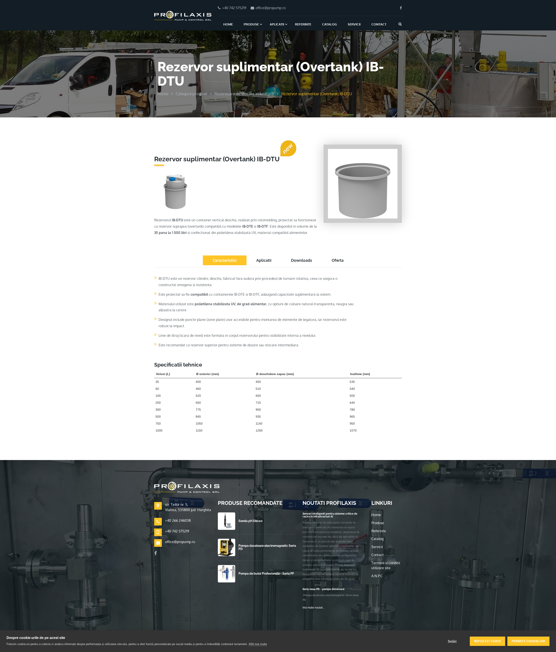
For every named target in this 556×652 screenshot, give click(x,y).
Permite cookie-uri (528, 641)
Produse (251, 24)
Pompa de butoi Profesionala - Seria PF (266, 573)
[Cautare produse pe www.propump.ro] (400, 24)
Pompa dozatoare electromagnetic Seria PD (267, 547)
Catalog (329, 24)
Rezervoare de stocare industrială (244, 93)
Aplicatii (277, 24)
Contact (378, 24)
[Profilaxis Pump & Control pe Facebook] (401, 7)
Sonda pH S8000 (250, 521)
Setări (452, 641)
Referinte (303, 24)
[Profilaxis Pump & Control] (182, 15)
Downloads (301, 260)
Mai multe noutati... (314, 607)
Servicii (354, 24)
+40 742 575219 (177, 531)
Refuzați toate (487, 641)
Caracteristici (225, 260)
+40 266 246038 (178, 520)
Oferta (338, 260)
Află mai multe (258, 644)
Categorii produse (191, 93)
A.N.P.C (376, 576)
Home (228, 24)
